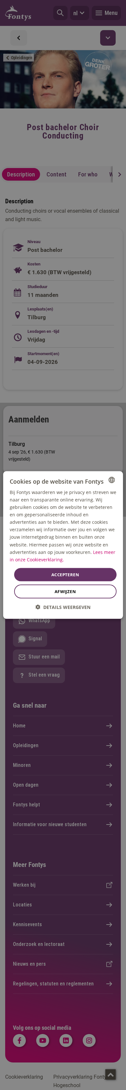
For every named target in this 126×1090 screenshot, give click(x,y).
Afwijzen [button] (65, 591)
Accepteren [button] (65, 574)
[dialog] (63, 545)
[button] (63, 607)
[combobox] (111, 480)
